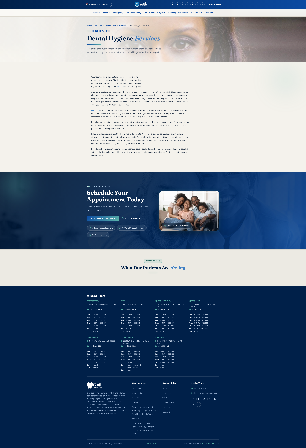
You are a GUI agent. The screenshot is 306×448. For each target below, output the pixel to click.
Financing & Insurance (178, 12)
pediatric (135, 397)
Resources (196, 12)
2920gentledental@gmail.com (204, 393)
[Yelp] (197, 4)
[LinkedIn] (192, 4)
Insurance (166, 407)
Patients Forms (168, 402)
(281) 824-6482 (133, 218)
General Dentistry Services (116, 25)
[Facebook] (172, 4)
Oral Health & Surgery (155, 12)
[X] (187, 4)
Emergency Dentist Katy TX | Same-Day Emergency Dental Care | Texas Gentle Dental (144, 410)
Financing (166, 412)
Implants (106, 12)
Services (98, 25)
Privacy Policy (152, 443)
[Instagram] (177, 4)
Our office (95, 110)
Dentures (96, 12)
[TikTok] (182, 4)
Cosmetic (136, 402)
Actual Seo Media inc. (210, 443)
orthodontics (137, 393)
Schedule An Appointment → (103, 218)
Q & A (164, 397)
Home (89, 25)
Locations (209, 12)
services (120, 86)
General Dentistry (134, 12)
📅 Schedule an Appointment (97, 4)
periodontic (136, 388)
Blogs (164, 388)
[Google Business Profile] (202, 4)
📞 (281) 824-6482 (214, 4)
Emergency (118, 12)
